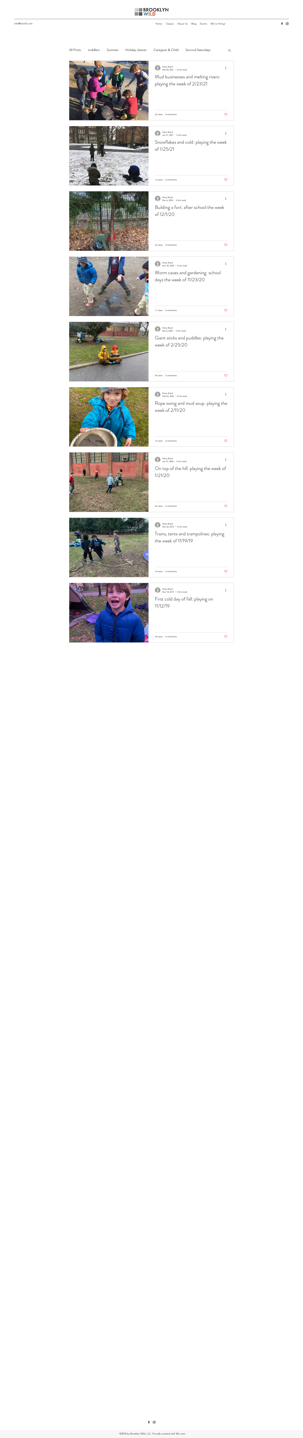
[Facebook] (282, 23)
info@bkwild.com (23, 23)
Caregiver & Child (166, 50)
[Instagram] (287, 23)
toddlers (94, 50)
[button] (229, 50)
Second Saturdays (198, 50)
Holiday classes (136, 50)
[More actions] (227, 68)
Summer (112, 50)
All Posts (75, 50)
